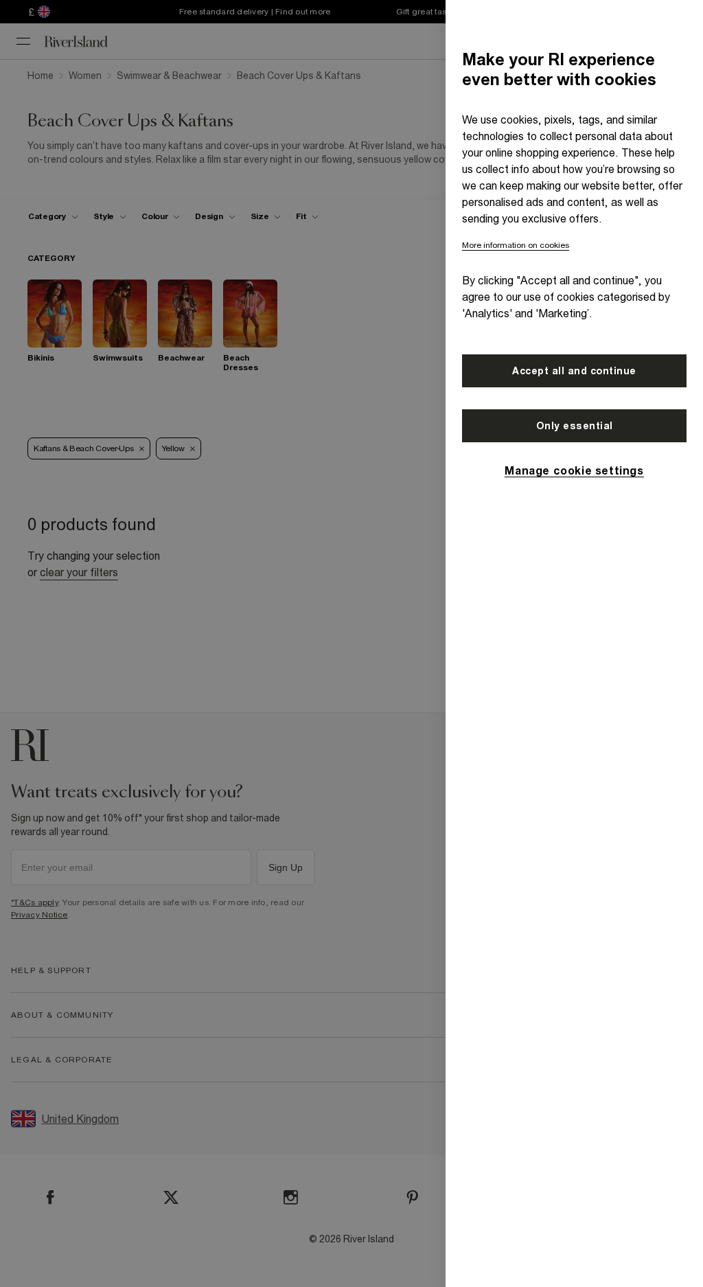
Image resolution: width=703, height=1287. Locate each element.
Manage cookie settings (574, 470)
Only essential (574, 425)
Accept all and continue (574, 370)
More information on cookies (515, 245)
